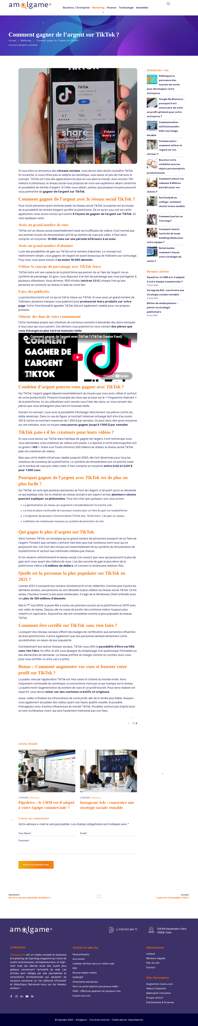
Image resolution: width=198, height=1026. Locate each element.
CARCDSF (78, 977)
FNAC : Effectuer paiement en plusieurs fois (97, 991)
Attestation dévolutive (85, 981)
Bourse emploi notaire (85, 972)
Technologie (126, 7)
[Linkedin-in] (32, 996)
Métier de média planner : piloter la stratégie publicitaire (162, 307)
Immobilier (142, 7)
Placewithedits (81, 954)
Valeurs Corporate (156, 988)
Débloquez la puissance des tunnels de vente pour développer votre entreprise (163, 85)
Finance (111, 7)
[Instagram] (16, 996)
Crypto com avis (81, 995)
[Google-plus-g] (22, 996)
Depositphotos (135, 1020)
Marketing (98, 7)
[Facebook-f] (11, 996)
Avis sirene (79, 959)
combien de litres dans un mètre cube (93, 963)
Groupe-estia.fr (154, 997)
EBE (75, 968)
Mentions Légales (155, 958)
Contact (150, 967)
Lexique (150, 953)
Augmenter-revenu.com (159, 984)
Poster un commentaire (36, 865)
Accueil (12, 40)
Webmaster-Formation (158, 993)
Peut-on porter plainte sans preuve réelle (95, 986)
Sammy (25, 45)
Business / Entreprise (76, 7)
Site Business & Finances (160, 1002)
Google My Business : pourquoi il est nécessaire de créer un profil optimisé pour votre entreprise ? (165, 108)
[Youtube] (27, 996)
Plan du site (152, 962)
